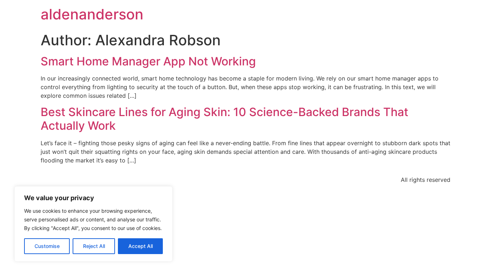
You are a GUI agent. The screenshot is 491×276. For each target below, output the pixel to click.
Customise (47, 246)
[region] (93, 224)
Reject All (94, 246)
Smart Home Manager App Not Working (148, 61)
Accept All (140, 246)
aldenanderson (92, 14)
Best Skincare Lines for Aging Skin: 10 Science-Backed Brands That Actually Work (224, 119)
